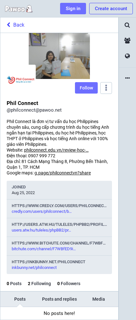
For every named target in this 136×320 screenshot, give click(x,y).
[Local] (127, 41)
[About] (127, 78)
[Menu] (106, 88)
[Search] (127, 25)
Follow (86, 87)
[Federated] (127, 56)
